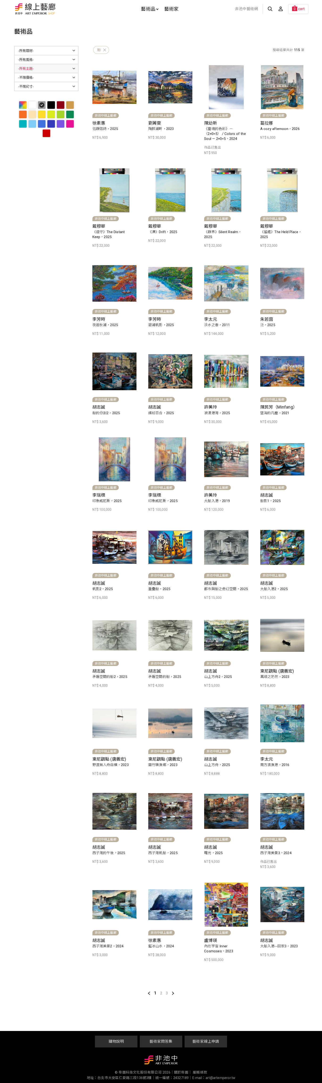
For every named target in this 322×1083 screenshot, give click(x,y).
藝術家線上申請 (205, 1041)
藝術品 (148, 9)
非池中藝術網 (246, 9)
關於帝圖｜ (183, 1073)
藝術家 (171, 9)
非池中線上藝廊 (51, 9)
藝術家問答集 (160, 1041)
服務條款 (200, 1073)
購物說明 (116, 1041)
